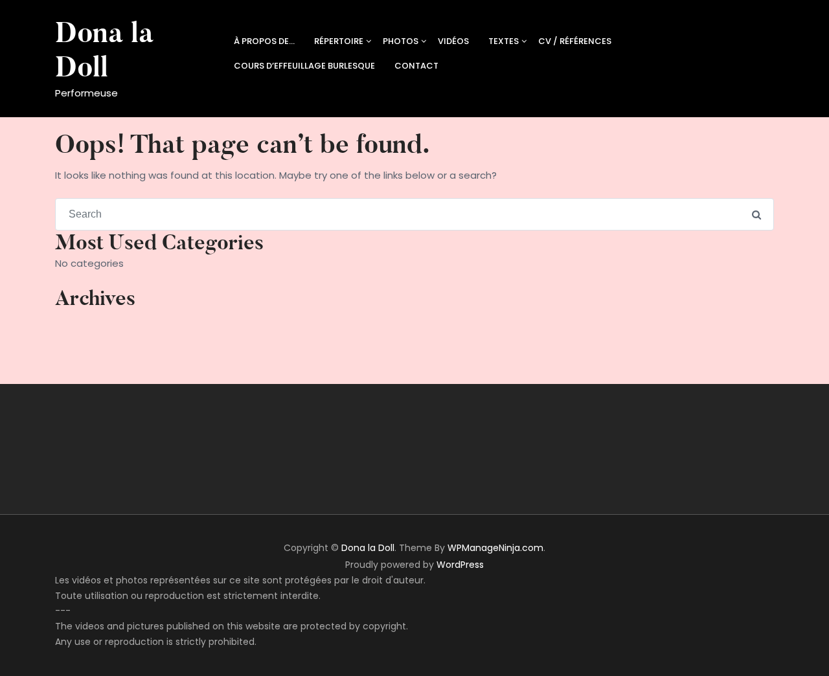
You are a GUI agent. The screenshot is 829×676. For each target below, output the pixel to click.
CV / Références (574, 41)
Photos (400, 41)
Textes (503, 41)
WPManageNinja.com (495, 547)
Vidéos (453, 41)
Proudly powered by (414, 564)
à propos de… (264, 41)
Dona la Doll (104, 50)
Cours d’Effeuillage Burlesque (304, 66)
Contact (416, 66)
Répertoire (338, 41)
